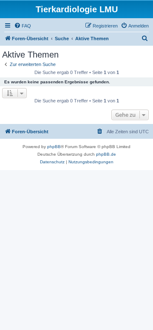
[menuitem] (22, 26)
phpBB (54, 146)
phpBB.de (106, 154)
